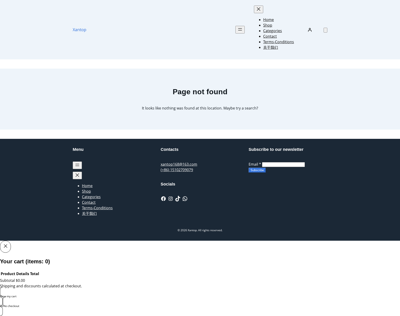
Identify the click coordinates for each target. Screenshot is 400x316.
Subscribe (257, 170)
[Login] (309, 29)
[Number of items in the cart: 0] (325, 30)
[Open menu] (240, 29)
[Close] (5, 247)
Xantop (79, 29)
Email (255, 164)
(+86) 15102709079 (177, 169)
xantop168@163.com (179, 164)
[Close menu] (258, 9)
